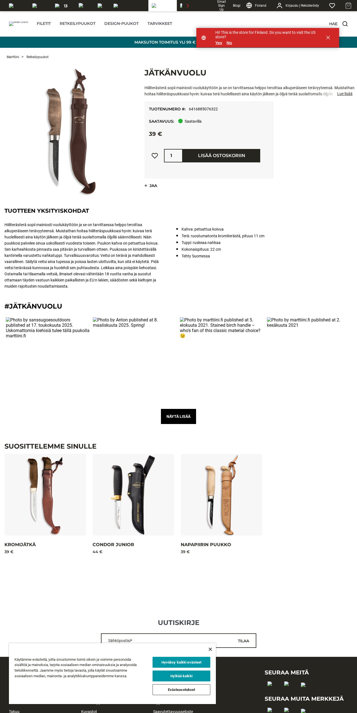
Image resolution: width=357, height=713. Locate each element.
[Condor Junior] (133, 495)
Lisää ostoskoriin (221, 155)
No (229, 43)
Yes (218, 43)
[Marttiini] (162, 5)
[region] (112, 673)
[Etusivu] (18, 23)
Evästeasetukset (181, 690)
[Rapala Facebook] (271, 692)
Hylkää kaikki (181, 676)
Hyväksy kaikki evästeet (181, 662)
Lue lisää (345, 93)
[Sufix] (84, 5)
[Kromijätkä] (45, 495)
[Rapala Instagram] (288, 692)
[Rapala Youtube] (305, 693)
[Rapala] (17, 5)
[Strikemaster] (129, 5)
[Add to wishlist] (154, 155)
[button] (345, 24)
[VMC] (102, 5)
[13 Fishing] (63, 5)
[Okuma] (40, 5)
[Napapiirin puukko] (221, 495)
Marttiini (13, 57)
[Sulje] (210, 649)
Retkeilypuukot (37, 57)
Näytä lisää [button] (178, 416)
